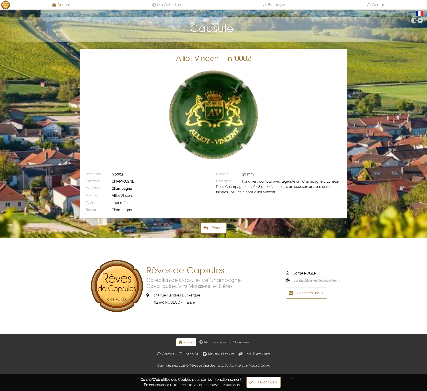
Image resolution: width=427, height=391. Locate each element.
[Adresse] (149, 295)
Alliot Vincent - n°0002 (213, 58)
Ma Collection (169, 4)
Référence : (94, 174)
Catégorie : (94, 181)
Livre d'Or (191, 354)
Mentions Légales (220, 354)
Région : (91, 210)
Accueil (63, 4)
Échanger (276, 4)
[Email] (289, 280)
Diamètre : (223, 174)
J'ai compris (267, 382)
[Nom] (289, 273)
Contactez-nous (310, 293)
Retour (217, 228)
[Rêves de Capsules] (5, 5)
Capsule (213, 28)
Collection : (94, 188)
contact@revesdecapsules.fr (317, 280)
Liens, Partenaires (256, 354)
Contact (379, 4)
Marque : (92, 195)
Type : (90, 202)
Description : (225, 181)
